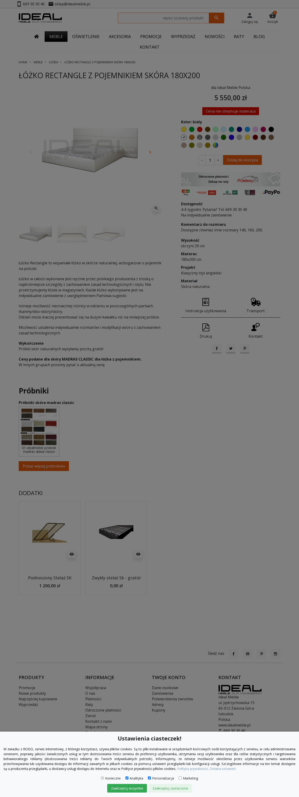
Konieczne (113, 778)
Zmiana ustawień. (223, 768)
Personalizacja (163, 778)
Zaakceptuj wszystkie (127, 788)
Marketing (190, 778)
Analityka (136, 778)
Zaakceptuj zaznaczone (170, 788)
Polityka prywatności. (193, 768)
